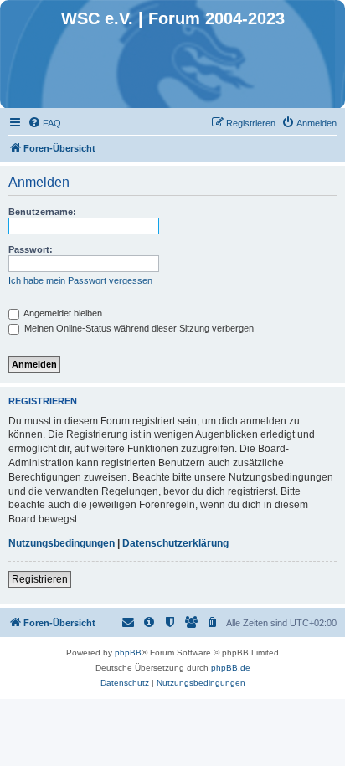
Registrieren (40, 579)
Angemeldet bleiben (62, 313)
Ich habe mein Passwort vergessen (80, 280)
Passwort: (30, 249)
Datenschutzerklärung (175, 543)
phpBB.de (230, 667)
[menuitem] (44, 123)
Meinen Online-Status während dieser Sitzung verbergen (138, 328)
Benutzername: (42, 212)
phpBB (128, 652)
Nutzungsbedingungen (61, 543)
